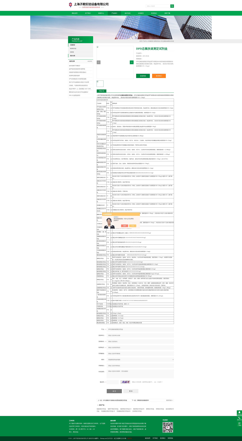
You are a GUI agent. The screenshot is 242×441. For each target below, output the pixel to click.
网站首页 (75, 13)
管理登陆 (170, 438)
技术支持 (127, 13)
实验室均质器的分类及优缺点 (77, 72)
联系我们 (154, 13)
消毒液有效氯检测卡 (143, 400)
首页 (140, 41)
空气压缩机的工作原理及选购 (77, 79)
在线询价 (143, 76)
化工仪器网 (117, 438)
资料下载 (167, 13)
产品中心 (145, 41)
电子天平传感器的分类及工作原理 (79, 82)
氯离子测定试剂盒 (113, 409)
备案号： (97, 438)
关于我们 (88, 13)
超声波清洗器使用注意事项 (77, 69)
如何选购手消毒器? (74, 65)
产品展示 (114, 13)
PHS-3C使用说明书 (74, 95)
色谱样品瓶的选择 (74, 75)
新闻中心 (101, 13)
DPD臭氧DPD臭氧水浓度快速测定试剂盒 (115, 400)
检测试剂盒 (73, 48)
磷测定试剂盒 (150, 409)
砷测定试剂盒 (160, 409)
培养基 (72, 52)
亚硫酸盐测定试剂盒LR (108, 411)
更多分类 (72, 55)
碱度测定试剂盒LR (125, 409)
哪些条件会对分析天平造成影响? (78, 92)
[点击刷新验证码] (125, 382)
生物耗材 (72, 45)
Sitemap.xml (103, 438)
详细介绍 (101, 91)
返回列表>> (169, 400)
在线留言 (141, 13)
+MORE (89, 61)
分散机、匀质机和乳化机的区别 (78, 85)
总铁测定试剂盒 (137, 411)
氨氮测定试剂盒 (101, 409)
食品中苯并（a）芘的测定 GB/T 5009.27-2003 (80, 89)
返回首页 (147, 438)
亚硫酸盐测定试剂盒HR (123, 411)
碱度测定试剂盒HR (138, 409)
